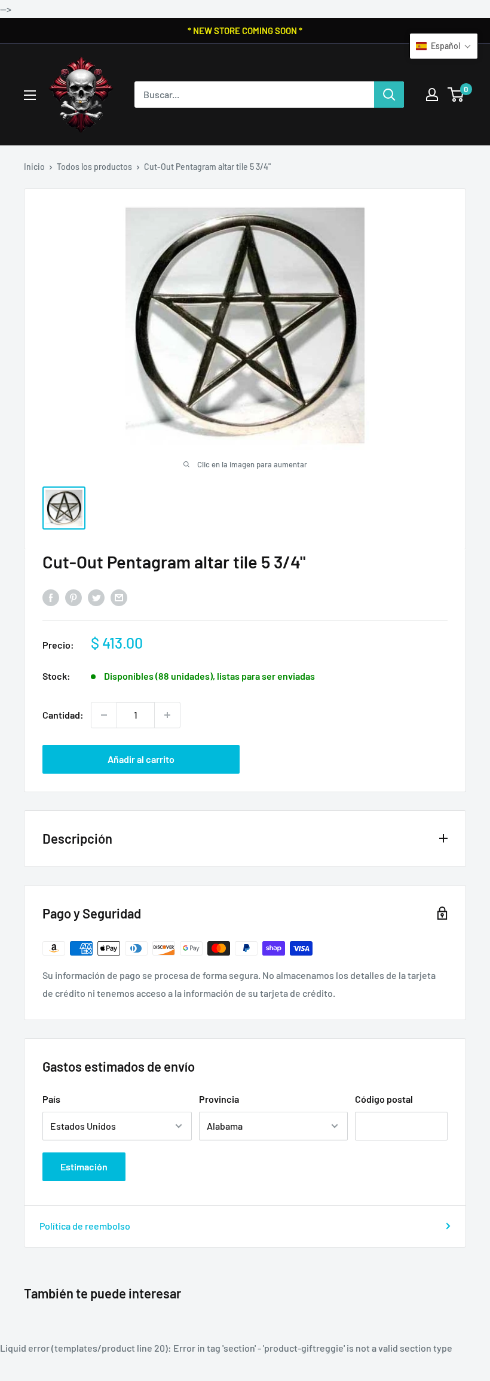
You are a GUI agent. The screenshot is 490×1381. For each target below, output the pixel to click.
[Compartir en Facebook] (50, 597)
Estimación (84, 1166)
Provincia (219, 1099)
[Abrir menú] (30, 95)
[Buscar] (389, 94)
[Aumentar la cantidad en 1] (167, 715)
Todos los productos (94, 167)
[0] (456, 94)
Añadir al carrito (141, 759)
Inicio (34, 167)
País (51, 1099)
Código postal (384, 1099)
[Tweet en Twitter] (96, 597)
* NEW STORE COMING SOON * (245, 30)
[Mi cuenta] (432, 94)
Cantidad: (63, 714)
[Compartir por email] (119, 597)
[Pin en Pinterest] (73, 597)
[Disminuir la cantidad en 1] (104, 715)
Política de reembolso (84, 1225)
